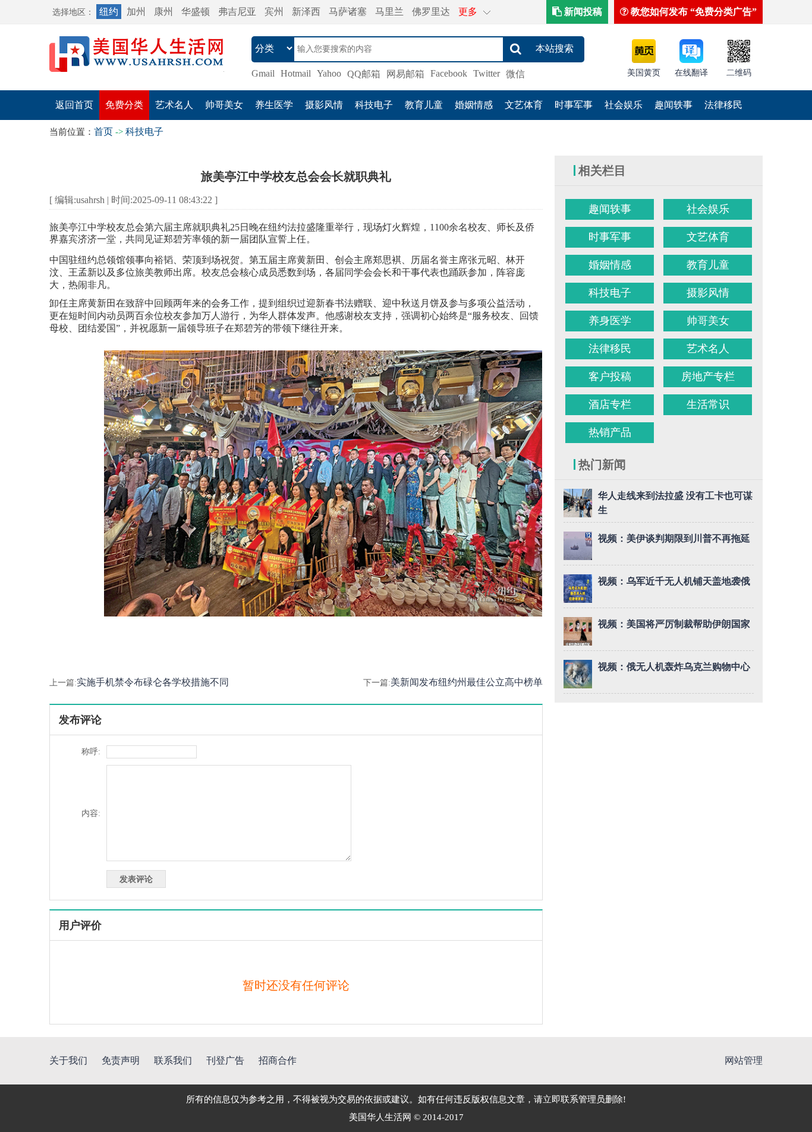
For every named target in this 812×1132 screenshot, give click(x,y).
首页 (103, 132)
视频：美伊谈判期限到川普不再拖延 (674, 538)
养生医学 (274, 105)
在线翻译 (691, 72)
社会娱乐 (624, 105)
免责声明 (121, 1060)
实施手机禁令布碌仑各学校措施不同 (153, 682)
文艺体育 (524, 105)
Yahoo (329, 73)
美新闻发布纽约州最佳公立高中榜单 (467, 682)
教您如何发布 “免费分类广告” (692, 12)
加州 (136, 12)
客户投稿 (609, 376)
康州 (163, 12)
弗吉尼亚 (237, 12)
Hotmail (296, 73)
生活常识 (708, 404)
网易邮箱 (405, 74)
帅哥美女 (224, 105)
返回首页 (74, 105)
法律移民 (723, 105)
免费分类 (124, 105)
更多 (467, 12)
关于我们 (68, 1060)
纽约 (108, 12)
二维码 (738, 72)
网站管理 (744, 1060)
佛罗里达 (431, 12)
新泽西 (306, 12)
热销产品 (609, 432)
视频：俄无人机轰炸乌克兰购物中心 (674, 667)
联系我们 (173, 1060)
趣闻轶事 (673, 105)
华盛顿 (195, 12)
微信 (515, 74)
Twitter (486, 73)
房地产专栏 (708, 376)
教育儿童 (424, 105)
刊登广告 (225, 1060)
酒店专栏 (609, 404)
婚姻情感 (474, 105)
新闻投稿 (582, 12)
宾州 (274, 12)
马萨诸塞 (348, 12)
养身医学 (609, 321)
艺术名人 (174, 105)
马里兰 (389, 12)
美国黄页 (643, 72)
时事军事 (574, 105)
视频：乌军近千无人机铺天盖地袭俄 (674, 581)
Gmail (263, 73)
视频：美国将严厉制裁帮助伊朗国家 (674, 624)
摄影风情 (324, 105)
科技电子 (374, 105)
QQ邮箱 (363, 74)
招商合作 (278, 1060)
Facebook (448, 73)
